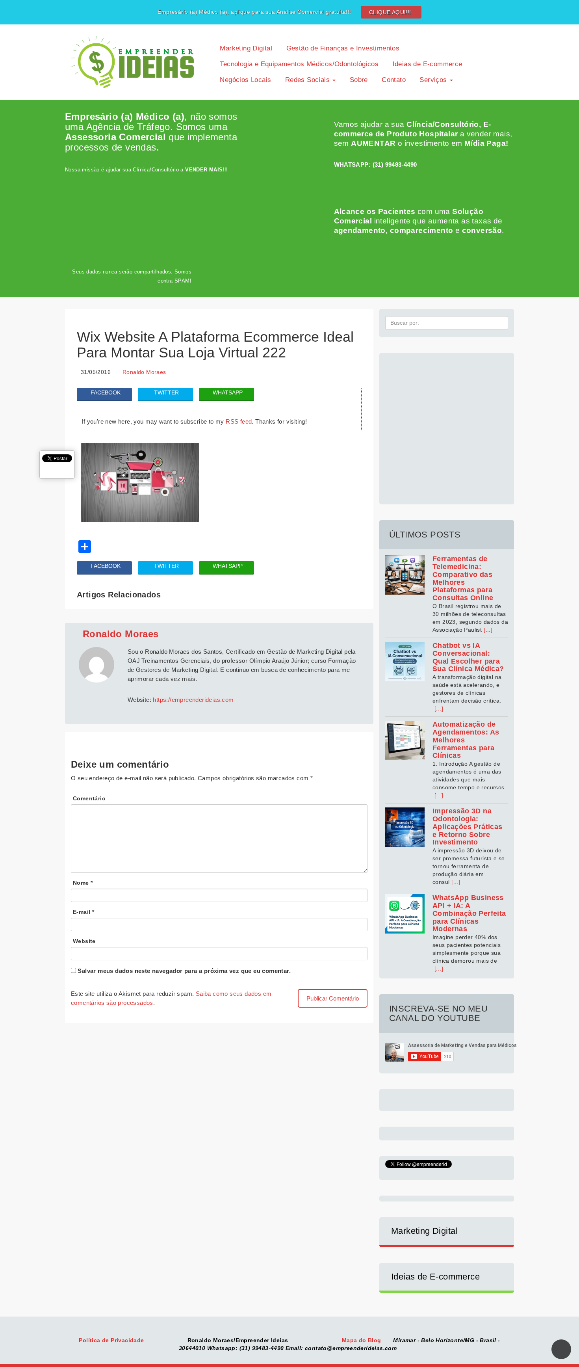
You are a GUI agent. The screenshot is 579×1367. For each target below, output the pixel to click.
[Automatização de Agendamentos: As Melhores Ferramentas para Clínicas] (405, 740)
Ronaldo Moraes (144, 372)
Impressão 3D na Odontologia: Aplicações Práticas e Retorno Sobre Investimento (467, 826)
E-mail (83, 912)
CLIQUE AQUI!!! (390, 12)
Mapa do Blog (362, 1340)
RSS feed (239, 421)
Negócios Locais (244, 80)
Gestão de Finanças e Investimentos (341, 48)
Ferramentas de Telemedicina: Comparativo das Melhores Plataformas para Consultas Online (462, 578)
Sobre (357, 80)
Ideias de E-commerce (426, 64)
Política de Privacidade (112, 1340)
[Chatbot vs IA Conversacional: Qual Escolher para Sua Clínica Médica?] (405, 661)
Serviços (433, 80)
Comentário (89, 798)
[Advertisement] (446, 424)
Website (84, 941)
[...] (488, 630)
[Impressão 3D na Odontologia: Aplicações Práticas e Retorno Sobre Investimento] (405, 827)
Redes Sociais (307, 80)
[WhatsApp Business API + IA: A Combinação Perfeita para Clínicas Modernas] (405, 914)
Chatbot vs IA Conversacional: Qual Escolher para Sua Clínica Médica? (468, 657)
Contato (393, 80)
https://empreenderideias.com (193, 699)
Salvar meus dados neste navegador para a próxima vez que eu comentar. (184, 970)
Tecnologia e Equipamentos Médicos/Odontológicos (298, 64)
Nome (83, 883)
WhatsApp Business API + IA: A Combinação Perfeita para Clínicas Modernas (469, 913)
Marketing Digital (245, 48)
